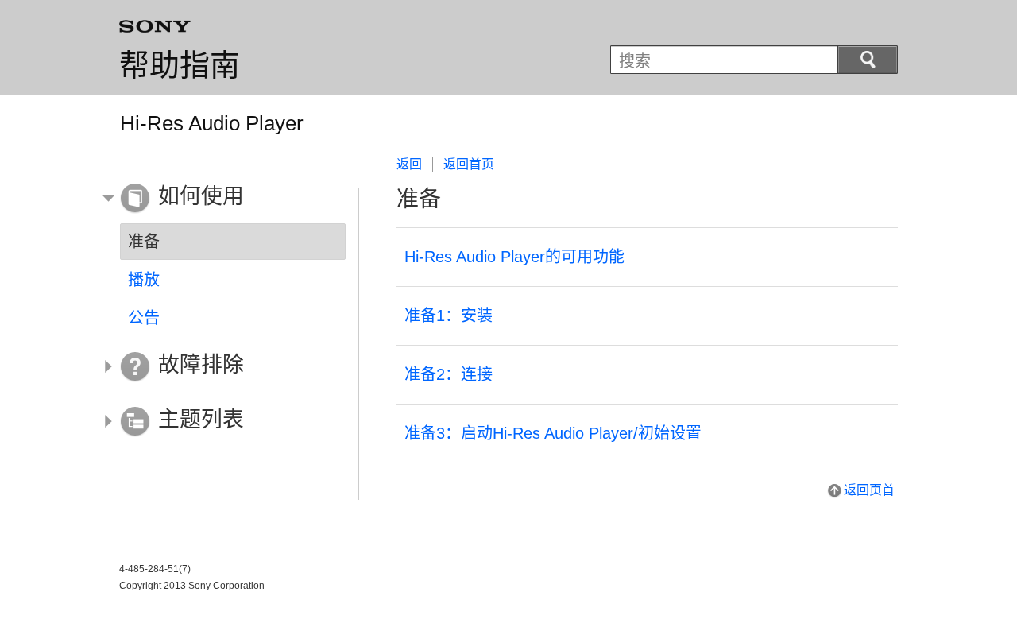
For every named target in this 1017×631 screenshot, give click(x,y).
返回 (409, 164)
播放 (144, 279)
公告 (144, 318)
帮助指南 (179, 65)
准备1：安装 (448, 315)
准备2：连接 (448, 374)
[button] (221, 199)
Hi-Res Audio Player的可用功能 (514, 256)
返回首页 (468, 164)
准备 (144, 241)
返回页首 (869, 490)
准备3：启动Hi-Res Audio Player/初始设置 (553, 433)
